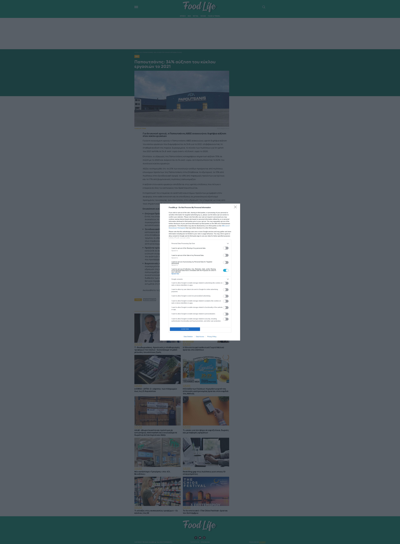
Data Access (200, 336)
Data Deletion (188, 336)
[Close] (236, 208)
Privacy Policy (211, 336)
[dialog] (200, 272)
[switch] (226, 248)
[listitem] (200, 243)
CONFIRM (185, 329)
